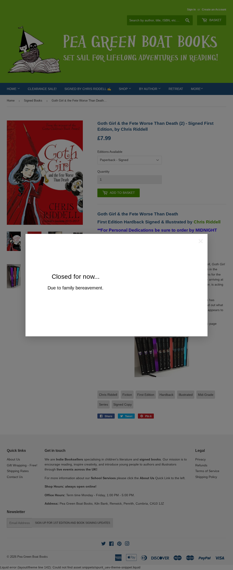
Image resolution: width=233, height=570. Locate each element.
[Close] (200, 241)
